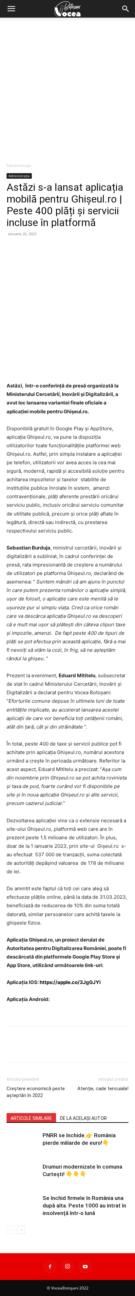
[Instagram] (67, 1266)
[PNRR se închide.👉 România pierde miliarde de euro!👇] (23, 1143)
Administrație (19, 165)
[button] (11, 9)
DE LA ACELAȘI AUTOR (83, 1118)
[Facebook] (49, 1266)
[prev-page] (11, 1230)
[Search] (126, 9)
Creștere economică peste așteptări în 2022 (36, 1092)
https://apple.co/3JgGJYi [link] (70, 982)
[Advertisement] (67, 88)
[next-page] (21, 1230)
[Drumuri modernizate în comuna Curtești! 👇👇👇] (23, 1174)
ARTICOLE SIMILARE (31, 1118)
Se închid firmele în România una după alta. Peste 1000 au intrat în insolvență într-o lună (84, 1205)
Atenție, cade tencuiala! (102, 1088)
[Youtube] (85, 1266)
